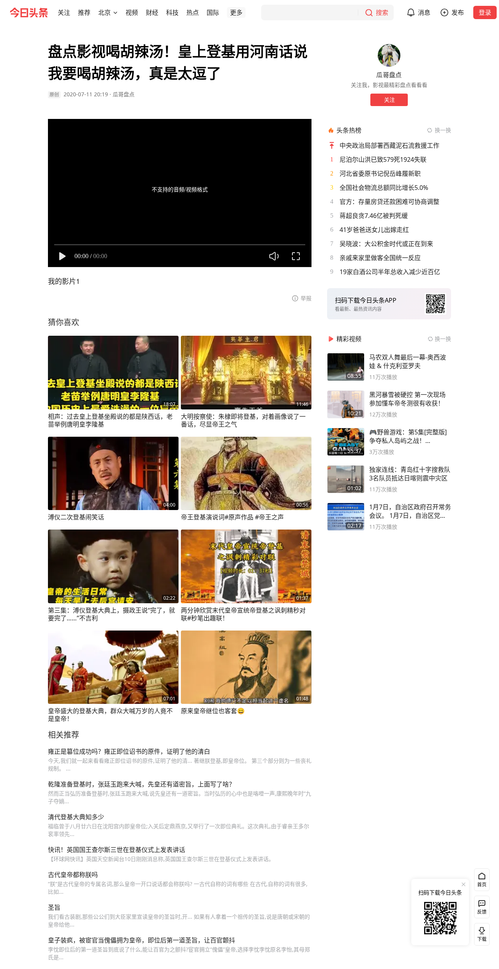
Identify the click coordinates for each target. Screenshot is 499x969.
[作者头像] (389, 55)
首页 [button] (482, 884)
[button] (64, 12)
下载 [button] (480, 932)
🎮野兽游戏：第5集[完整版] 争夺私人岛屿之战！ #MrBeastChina (408, 436)
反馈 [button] (482, 912)
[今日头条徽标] (28, 12)
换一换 (443, 130)
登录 (485, 12)
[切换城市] (115, 12)
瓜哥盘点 (123, 94)
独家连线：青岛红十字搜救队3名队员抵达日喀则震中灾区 (409, 473)
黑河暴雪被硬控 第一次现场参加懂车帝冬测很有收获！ (407, 398)
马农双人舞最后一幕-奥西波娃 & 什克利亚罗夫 (407, 361)
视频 (132, 12)
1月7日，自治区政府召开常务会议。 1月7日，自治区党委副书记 (410, 511)
